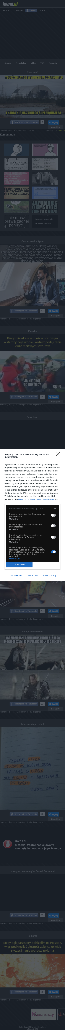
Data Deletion (15, 575)
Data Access (32, 575)
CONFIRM (19, 565)
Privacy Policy (49, 575)
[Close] (59, 455)
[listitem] (32, 508)
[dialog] (32, 515)
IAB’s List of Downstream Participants (36, 499)
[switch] (53, 515)
